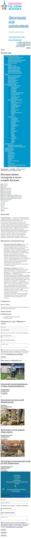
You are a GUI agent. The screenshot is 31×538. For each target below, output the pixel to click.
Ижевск (13, 126)
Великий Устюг (15, 121)
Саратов (13, 136)
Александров (14, 87)
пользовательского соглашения (14, 354)
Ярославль (14, 98)
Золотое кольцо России (14, 85)
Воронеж (13, 124)
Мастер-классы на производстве (17, 146)
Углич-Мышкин (15, 97)
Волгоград (14, 104)
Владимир (14, 88)
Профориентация (9, 149)
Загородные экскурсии (14, 58)
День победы (11, 163)
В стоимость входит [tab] (6, 314)
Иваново (13, 90)
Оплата (17, 478)
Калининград (15, 109)
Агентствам (17, 477)
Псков (13, 114)
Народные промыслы (14, 70)
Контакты (17, 475)
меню (2, 49)
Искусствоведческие (13, 77)
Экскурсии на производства (15, 57)
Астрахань (14, 119)
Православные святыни (14, 71)
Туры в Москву (9, 148)
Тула (12, 115)
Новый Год (11, 155)
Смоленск (14, 138)
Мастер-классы (9, 143)
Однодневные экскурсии (11, 56)
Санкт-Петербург (16, 105)
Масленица (11, 156)
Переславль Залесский (17, 92)
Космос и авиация (13, 80)
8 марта (10, 159)
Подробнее (4, 393)
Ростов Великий (15, 94)
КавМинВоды (15, 107)
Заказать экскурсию (6, 311)
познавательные (5, 390)
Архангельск (14, 118)
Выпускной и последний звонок (17, 165)
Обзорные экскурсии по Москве (17, 60)
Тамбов (13, 141)
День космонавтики (13, 160)
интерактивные (5, 389)
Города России (12, 116)
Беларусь (13, 101)
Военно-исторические (14, 67)
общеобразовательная (6, 435)
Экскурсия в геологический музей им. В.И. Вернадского (15, 462)
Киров (13, 129)
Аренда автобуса (12, 63)
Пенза (12, 133)
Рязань (13, 135)
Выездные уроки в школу (15, 61)
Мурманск (14, 131)
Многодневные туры (10, 84)
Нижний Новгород (16, 112)
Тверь (12, 142)
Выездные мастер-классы (15, 145)
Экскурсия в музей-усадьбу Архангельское (12, 401)
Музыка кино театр (13, 82)
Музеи (6, 74)
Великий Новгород (16, 102)
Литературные (12, 81)
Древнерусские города (14, 68)
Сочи (12, 139)
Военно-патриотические (14, 75)
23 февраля (11, 158)
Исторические (12, 78)
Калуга (13, 128)
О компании (17, 480)
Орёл (12, 132)
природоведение (5, 468)
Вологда (13, 122)
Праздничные (8, 150)
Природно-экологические (15, 73)
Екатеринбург (15, 125)
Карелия (13, 111)
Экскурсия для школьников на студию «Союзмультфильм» (14, 385)
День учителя (11, 153)
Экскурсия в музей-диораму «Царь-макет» (13, 431)
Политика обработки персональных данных (17, 482)
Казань (13, 108)
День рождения (12, 166)
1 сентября (11, 152)
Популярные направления (15, 99)
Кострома (13, 91)
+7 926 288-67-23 (23, 44)
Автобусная (4, 405)
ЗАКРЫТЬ (3, 532)
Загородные (8, 64)
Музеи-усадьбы (12, 65)
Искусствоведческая (6, 406)
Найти (28, 48)
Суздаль (13, 95)
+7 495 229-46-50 (23, 42)
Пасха (9, 162)
